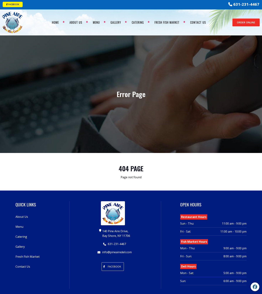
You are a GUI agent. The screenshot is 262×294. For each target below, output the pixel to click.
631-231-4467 (245, 4)
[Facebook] (255, 287)
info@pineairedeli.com (116, 252)
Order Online (246, 22)
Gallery (116, 22)
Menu (96, 22)
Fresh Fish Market (167, 22)
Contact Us (198, 22)
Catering (138, 22)
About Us (76, 22)
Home (55, 22)
